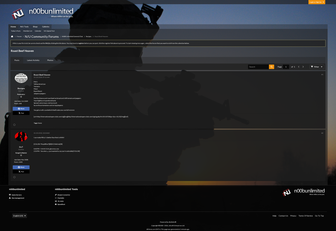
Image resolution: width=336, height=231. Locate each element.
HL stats (60, 201)
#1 (322, 74)
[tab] (16, 60)
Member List (27, 31)
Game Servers (16, 195)
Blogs (35, 26)
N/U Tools (24, 26)
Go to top (319, 216)
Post (22, 113)
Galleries (45, 26)
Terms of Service (305, 216)
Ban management (18, 198)
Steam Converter (63, 195)
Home (13, 26)
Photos (50, 60)
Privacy (293, 216)
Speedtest (61, 204)
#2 (322, 133)
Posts (16, 60)
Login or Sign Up (315, 2)
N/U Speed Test (49, 31)
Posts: (16, 103)
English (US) (18, 216)
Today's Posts (16, 31)
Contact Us (283, 216)
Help (274, 216)
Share (22, 108)
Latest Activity (33, 60)
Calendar (38, 31)
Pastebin (60, 198)
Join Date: (17, 101)
